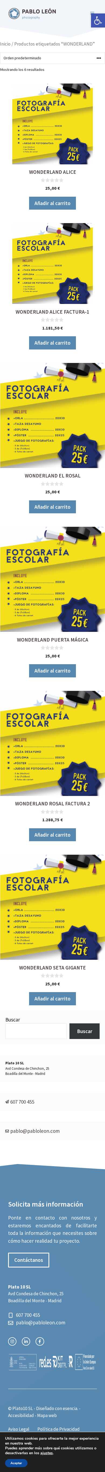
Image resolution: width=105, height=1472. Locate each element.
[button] (98, 20)
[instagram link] (12, 1341)
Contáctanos (28, 1260)
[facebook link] (40, 1341)
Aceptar (16, 1463)
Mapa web (47, 1415)
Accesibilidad (21, 1415)
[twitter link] (26, 1341)
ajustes (46, 1453)
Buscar (12, 1019)
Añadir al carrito (52, 203)
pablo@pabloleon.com (35, 1131)
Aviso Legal (18, 1429)
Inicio (5, 44)
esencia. (70, 1408)
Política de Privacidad (58, 1429)
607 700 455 (22, 1102)
